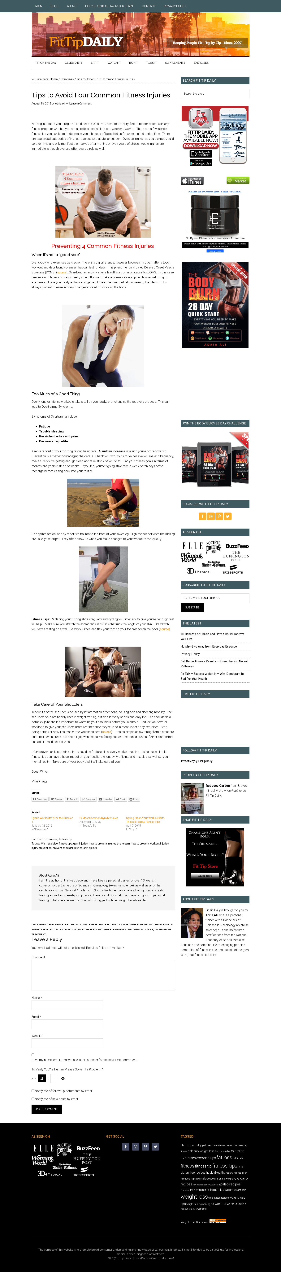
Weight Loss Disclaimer (195, 1222)
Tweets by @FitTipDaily (197, 761)
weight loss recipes (218, 1197)
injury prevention (42, 847)
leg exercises (197, 1178)
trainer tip (204, 1189)
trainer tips (217, 1190)
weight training (194, 1204)
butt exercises (218, 1145)
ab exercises (189, 1145)
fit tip (241, 1166)
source (61, 272)
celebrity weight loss (201, 1151)
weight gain (240, 1189)
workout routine (236, 1203)
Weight (229, 1190)
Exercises (51, 839)
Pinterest (185, 1190)
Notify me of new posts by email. (57, 1099)
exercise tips (206, 1158)
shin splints (90, 847)
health (210, 1172)
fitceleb (240, 1158)
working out (208, 1204)
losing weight (225, 1178)
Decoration (220, 1151)
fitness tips (65, 843)
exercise (53, 843)
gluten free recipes (193, 1172)
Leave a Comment (80, 103)
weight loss (194, 1196)
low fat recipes (200, 1184)
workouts (202, 1208)
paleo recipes (230, 1184)
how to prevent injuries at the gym (109, 843)
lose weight (211, 1178)
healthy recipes (233, 1173)
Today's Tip (65, 839)
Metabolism (214, 1184)
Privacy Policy (190, 654)
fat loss (224, 1157)
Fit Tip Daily (140, 31)
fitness (187, 1166)
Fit (234, 1158)
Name (37, 998)
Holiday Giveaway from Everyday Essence (209, 646)
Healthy (220, 1172)
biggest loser (204, 1145)
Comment (38, 957)
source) (165, 629)
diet (228, 1151)
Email (36, 1017)
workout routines (189, 1209)
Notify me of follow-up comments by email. (64, 1091)
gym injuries (80, 843)
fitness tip (203, 1166)
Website (37, 1036)
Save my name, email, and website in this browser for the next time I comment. (84, 1060)
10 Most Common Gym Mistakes (98, 818)
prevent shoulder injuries (67, 847)
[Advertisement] (215, 387)
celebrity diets (232, 1145)
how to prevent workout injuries (150, 843)
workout (220, 1204)
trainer (194, 1189)
